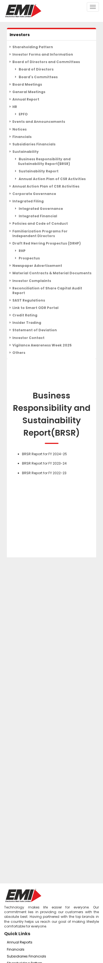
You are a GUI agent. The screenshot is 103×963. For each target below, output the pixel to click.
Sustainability (25, 151)
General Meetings (28, 91)
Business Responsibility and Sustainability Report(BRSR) (44, 161)
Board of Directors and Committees (46, 61)
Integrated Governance (40, 208)
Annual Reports (19, 942)
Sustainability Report (38, 171)
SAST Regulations (28, 300)
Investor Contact (28, 337)
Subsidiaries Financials (33, 144)
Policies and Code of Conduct (40, 223)
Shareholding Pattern (32, 47)
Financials (22, 136)
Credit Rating (24, 315)
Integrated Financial (37, 216)
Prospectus (29, 258)
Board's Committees (38, 77)
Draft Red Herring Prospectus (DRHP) (46, 243)
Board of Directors (36, 69)
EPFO (23, 114)
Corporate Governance (34, 193)
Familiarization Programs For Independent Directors (40, 233)
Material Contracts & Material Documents (51, 273)
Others (18, 352)
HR (14, 106)
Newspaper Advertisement (37, 265)
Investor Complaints (31, 280)
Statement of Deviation (34, 330)
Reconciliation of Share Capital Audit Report (47, 290)
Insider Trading (26, 322)
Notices (19, 129)
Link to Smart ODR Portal (35, 307)
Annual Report (25, 99)
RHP (22, 250)
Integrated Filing (28, 201)
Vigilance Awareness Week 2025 (42, 345)
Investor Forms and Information (42, 54)
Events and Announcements (38, 121)
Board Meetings (27, 84)
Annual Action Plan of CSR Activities (52, 179)
